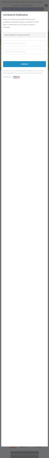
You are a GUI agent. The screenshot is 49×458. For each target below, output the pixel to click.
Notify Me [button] (24, 64)
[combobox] (24, 43)
